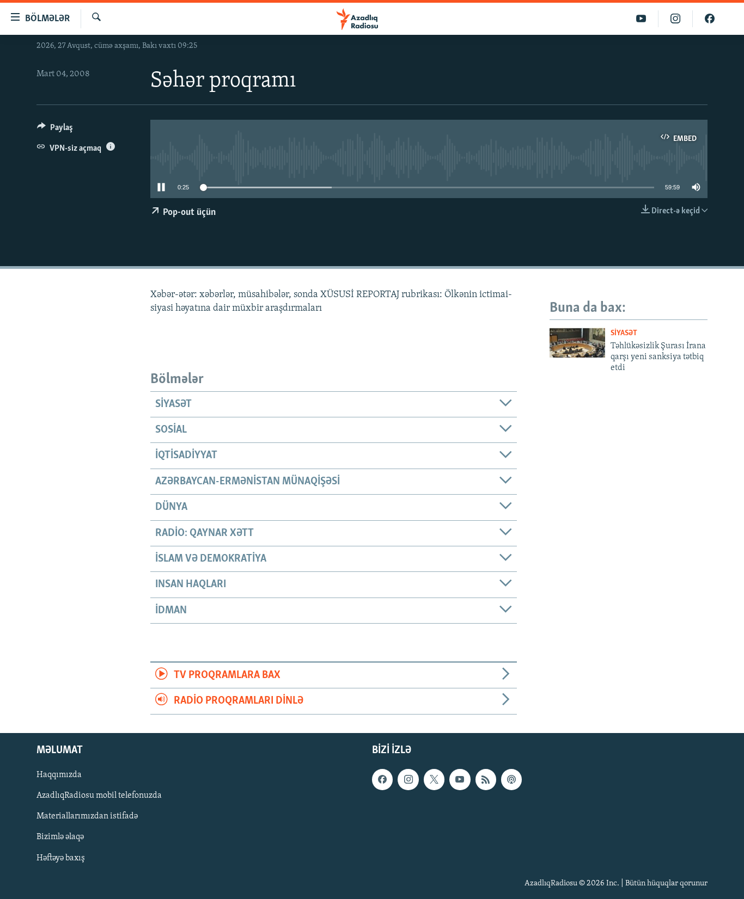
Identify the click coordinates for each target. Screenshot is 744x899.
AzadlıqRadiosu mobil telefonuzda (99, 795)
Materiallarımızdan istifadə (87, 816)
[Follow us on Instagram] (408, 779)
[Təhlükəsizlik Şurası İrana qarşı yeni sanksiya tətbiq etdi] (577, 342)
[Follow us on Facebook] (382, 779)
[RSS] (485, 779)
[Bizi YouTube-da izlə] (641, 18)
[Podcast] (511, 779)
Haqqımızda (59, 775)
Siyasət (624, 333)
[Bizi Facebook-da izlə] (710, 18)
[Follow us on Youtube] (459, 779)
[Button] (55, 130)
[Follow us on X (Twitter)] (434, 779)
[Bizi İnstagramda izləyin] (675, 18)
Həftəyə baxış (60, 857)
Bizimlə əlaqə (60, 837)
